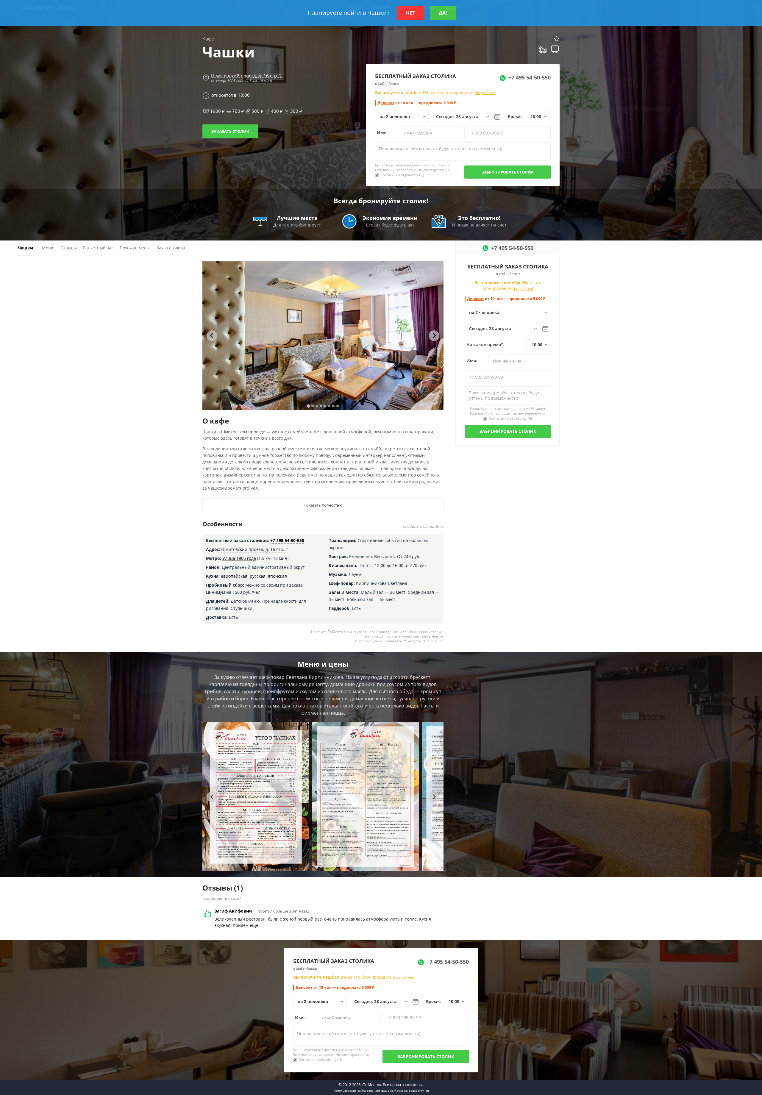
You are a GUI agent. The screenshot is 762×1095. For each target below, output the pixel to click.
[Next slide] (434, 335)
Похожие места (135, 248)
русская (258, 576)
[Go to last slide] (212, 335)
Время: (515, 116)
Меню (48, 248)
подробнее (485, 92)
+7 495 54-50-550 (287, 540)
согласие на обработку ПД (409, 1090)
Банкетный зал (98, 248)
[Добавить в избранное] (557, 39)
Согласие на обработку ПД (402, 175)
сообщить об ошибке (423, 526)
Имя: (382, 132)
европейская (234, 576)
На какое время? (484, 344)
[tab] (308, 405)
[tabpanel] (334, 335)
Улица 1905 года (239, 558)
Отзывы (68, 248)
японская (277, 576)
